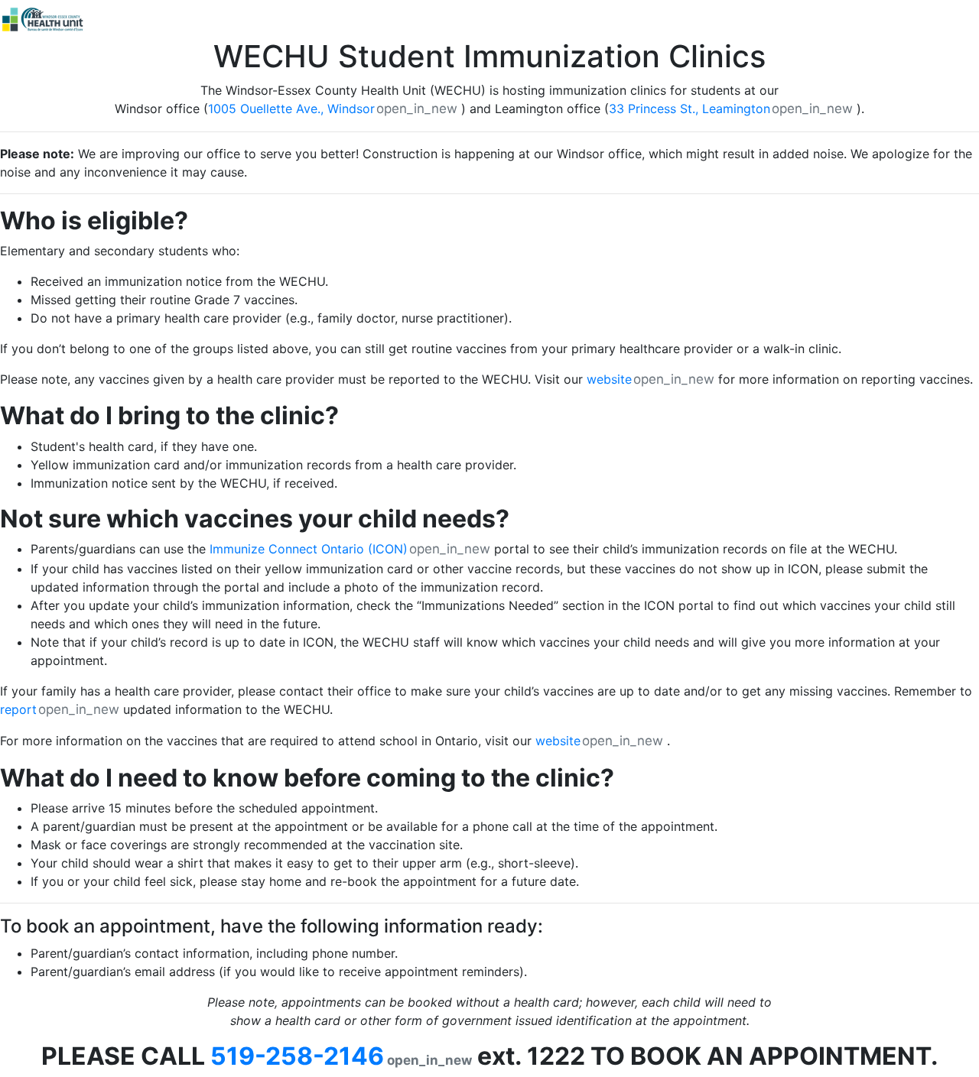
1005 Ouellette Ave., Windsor (291, 108)
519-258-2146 (297, 1056)
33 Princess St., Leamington (689, 108)
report (18, 709)
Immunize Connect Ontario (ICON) (309, 548)
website (609, 379)
